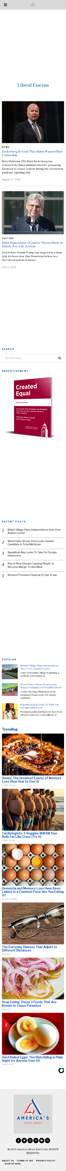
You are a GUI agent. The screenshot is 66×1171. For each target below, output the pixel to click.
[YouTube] (41, 1140)
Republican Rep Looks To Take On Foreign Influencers (32, 554)
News (6, 147)
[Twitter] (24, 1140)
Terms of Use (25, 1160)
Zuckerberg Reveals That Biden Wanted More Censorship (32, 153)
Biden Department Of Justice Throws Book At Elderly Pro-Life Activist (32, 244)
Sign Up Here (13, 1163)
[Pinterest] (36, 1140)
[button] (60, 358)
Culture (8, 238)
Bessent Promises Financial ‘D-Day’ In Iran (32, 574)
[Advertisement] (33, 44)
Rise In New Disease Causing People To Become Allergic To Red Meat (31, 565)
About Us (8, 1160)
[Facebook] (18, 1140)
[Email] (47, 1140)
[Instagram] (30, 1140)
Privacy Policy (45, 1160)
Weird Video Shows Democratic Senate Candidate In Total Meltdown (31, 543)
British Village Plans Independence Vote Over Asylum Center (34, 531)
